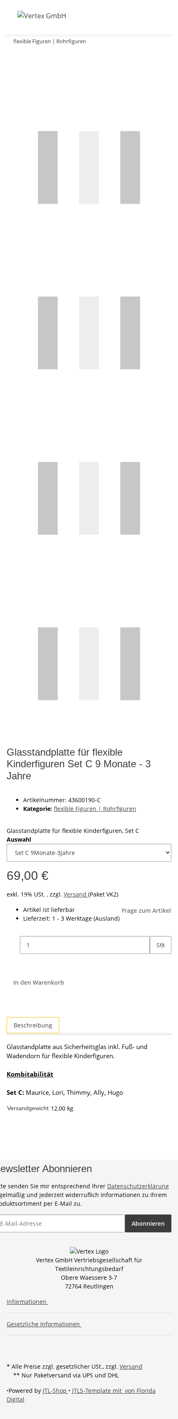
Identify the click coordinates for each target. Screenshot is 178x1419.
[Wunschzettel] (114, 15)
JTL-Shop (55, 1390)
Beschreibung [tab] (33, 1025)
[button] (92, 15)
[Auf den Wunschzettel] (28, 76)
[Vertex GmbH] (41, 15)
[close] (13, 58)
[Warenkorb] (124, 15)
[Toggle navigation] (12, 15)
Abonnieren (148, 1223)
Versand (76, 894)
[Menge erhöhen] (156, 963)
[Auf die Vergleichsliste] (13, 76)
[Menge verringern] (13, 945)
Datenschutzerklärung (138, 1186)
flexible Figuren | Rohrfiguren (95, 809)
